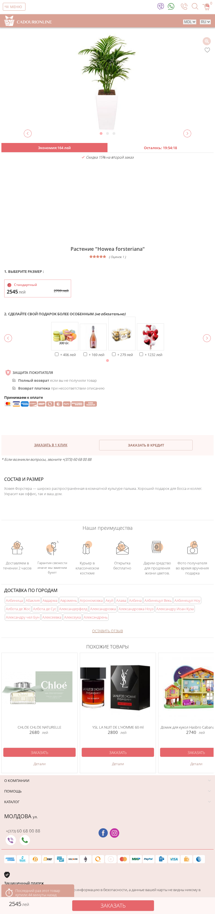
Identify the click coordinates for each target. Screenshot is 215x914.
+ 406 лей (68, 354)
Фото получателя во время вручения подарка (192, 566)
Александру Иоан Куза (175, 608)
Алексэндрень (96, 617)
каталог (12, 801)
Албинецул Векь (158, 600)
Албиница (14, 600)
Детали (40, 763)
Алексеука (72, 617)
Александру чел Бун (22, 617)
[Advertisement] (107, 203)
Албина (135, 600)
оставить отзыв (107, 630)
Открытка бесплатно (122, 565)
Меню (16, 6)
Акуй (109, 600)
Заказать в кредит (146, 445)
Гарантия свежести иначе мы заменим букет (52, 566)
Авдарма (50, 600)
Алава (121, 600)
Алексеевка (51, 617)
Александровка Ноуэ (136, 608)
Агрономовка (91, 600)
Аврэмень (68, 600)
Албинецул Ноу (187, 600)
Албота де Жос (18, 608)
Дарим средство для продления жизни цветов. (157, 565)
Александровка (103, 608)
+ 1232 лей (153, 354)
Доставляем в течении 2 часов (17, 565)
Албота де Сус (44, 608)
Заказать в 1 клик (50, 445)
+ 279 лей (125, 354)
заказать (113, 905)
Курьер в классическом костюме (87, 565)
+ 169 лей (96, 354)
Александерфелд (73, 608)
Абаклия (33, 600)
